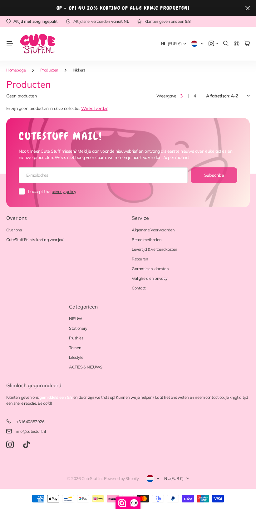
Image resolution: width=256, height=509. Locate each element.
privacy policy (64, 191)
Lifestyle (76, 357)
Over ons (16, 218)
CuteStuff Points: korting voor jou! (35, 239)
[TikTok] (26, 444)
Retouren (140, 258)
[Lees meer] (214, 44)
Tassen (75, 347)
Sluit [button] (247, 8)
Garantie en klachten (150, 268)
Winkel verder (94, 108)
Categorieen (83, 307)
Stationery (78, 328)
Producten (49, 69)
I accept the (52, 191)
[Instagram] (10, 445)
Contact (139, 287)
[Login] (236, 44)
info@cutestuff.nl (31, 431)
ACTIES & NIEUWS (85, 366)
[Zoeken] (226, 44)
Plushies (76, 337)
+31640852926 (30, 421)
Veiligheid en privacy (149, 278)
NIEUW (75, 318)
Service (140, 218)
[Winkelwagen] (247, 44)
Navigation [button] (9, 44)
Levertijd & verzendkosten (154, 249)
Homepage (16, 69)
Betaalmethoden (146, 239)
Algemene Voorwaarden (153, 229)
